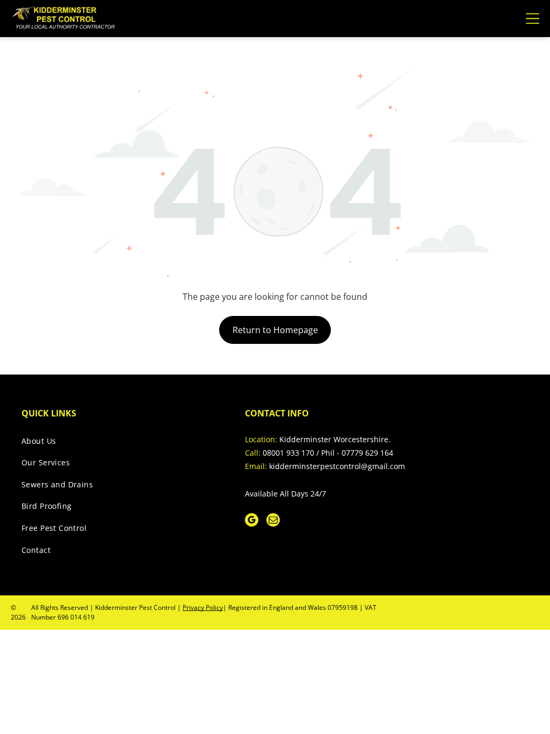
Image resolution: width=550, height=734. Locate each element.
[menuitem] (121, 444)
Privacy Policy (203, 607)
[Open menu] (532, 18)
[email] (273, 521)
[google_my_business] (251, 521)
